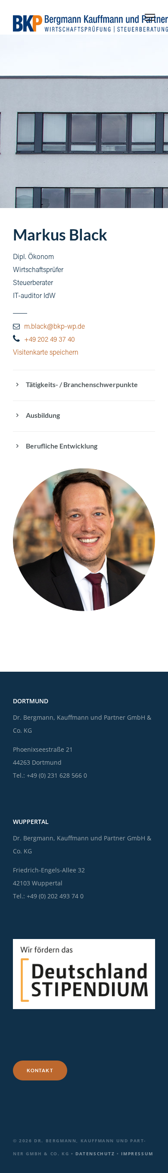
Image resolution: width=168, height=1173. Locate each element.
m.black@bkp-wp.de (54, 327)
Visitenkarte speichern (45, 352)
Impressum (137, 1154)
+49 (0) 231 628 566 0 (57, 775)
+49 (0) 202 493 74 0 (55, 896)
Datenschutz (95, 1154)
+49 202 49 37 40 (49, 340)
